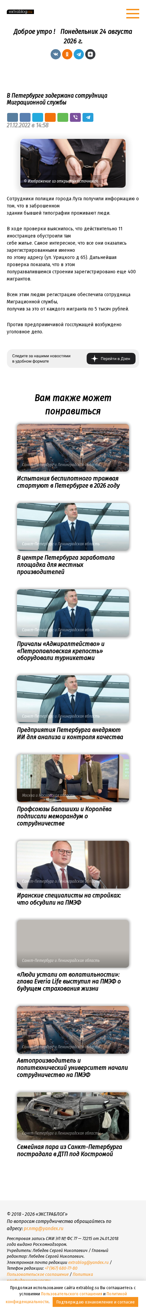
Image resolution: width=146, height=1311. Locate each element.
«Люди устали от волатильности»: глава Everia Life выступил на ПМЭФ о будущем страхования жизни (69, 981)
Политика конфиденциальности (50, 1277)
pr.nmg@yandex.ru (43, 1228)
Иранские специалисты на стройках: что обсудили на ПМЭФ (69, 898)
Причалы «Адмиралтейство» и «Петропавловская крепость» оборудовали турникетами (61, 651)
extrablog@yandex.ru (88, 1262)
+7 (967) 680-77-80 (61, 1268)
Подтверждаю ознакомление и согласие (95, 1302)
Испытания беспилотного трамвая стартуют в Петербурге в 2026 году (68, 481)
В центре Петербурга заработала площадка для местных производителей (66, 564)
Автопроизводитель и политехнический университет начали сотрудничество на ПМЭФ (72, 1067)
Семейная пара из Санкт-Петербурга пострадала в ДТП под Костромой (69, 1150)
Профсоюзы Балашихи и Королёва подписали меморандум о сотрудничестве (64, 816)
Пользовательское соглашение (38, 1274)
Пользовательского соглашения (71, 1293)
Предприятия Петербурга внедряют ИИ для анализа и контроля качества (70, 733)
